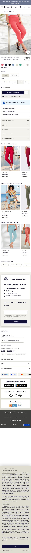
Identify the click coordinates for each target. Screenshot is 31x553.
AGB (18, 413)
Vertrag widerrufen (9, 413)
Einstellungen (26, 550)
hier (21, 490)
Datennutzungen (21, 474)
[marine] (6, 65)
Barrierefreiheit (8, 417)
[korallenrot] (2, 65)
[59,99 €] (10, 197)
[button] (2, 7)
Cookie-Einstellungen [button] (15, 420)
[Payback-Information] (26, 425)
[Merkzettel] (24, 7)
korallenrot (4, 67)
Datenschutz (24, 413)
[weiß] (24, 65)
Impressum (16, 417)
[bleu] (13, 65)
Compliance (23, 417)
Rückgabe (5, 129)
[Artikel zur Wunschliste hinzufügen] (27, 92)
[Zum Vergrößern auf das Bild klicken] (28, 52)
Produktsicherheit (7, 134)
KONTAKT (4, 331)
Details (4, 125)
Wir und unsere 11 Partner (8, 473)
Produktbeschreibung (8, 120)
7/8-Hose (11, 11)
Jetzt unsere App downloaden (15, 381)
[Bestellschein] (20, 7)
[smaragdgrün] (20, 65)
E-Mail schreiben (8, 336)
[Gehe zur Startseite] (7, 7)
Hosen (6, 11)
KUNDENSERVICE (7, 359)
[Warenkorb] (29, 7)
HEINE (3, 364)
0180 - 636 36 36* (8, 351)
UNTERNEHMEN (6, 368)
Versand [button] (17, 59)
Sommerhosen (16, 265)
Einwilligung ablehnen (7, 550)
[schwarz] (9, 65)
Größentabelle (6, 87)
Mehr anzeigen (11, 317)
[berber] (17, 65)
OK (15, 546)
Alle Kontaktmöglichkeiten (11, 340)
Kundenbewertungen (8, 138)
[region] (15, 509)
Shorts (5, 265)
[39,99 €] (10, 158)
